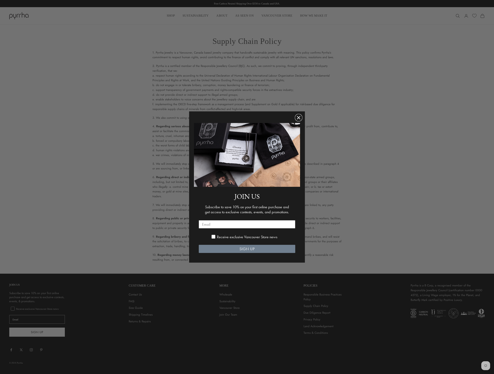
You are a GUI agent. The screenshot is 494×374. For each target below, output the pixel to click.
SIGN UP (247, 248)
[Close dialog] (298, 117)
